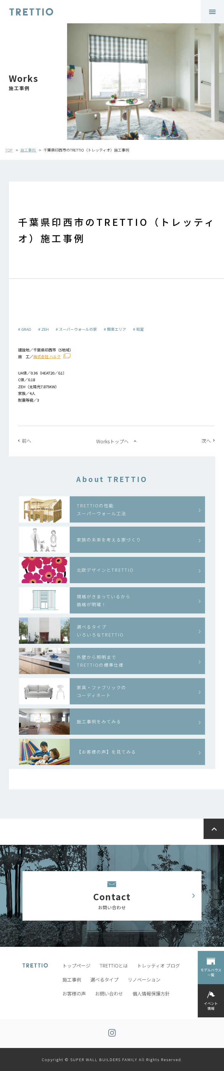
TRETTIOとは (114, 965)
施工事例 (28, 150)
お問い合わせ (109, 993)
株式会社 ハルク (47, 356)
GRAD (26, 329)
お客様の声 (74, 993)
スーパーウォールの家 (78, 329)
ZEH (45, 329)
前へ (26, 440)
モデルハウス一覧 (210, 972)
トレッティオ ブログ (158, 965)
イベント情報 (211, 1006)
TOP (9, 150)
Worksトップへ (112, 441)
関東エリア (116, 329)
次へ (206, 440)
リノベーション (144, 979)
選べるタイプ (104, 979)
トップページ (76, 965)
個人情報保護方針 (151, 993)
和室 (140, 329)
